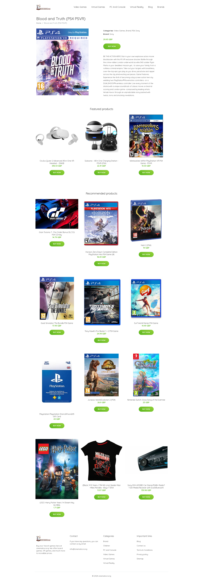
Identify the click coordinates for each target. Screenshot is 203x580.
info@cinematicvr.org (78, 549)
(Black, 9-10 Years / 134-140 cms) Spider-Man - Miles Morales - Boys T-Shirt (101, 486)
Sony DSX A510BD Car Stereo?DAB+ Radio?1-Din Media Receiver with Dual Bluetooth (146, 486)
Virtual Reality (136, 7)
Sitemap (140, 559)
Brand (128, 31)
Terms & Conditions (145, 550)
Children (106, 546)
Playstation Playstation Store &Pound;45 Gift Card (56, 415)
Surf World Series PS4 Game (146, 323)
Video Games (80, 7)
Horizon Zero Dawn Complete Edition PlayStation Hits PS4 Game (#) (101, 253)
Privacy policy (142, 554)
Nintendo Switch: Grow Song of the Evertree (146, 400)
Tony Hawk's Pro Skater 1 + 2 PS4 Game (101, 331)
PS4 (133, 31)
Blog (150, 7)
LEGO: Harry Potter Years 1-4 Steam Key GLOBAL (57, 503)
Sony (138, 31)
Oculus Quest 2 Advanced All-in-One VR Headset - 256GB (57, 162)
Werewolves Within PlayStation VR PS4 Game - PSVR (146, 162)
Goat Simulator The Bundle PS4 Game (57, 323)
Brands (160, 7)
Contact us (141, 546)
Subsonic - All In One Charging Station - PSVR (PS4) (101, 162)
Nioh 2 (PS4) (146, 245)
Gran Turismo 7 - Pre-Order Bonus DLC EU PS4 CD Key (57, 233)
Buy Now (112, 46)
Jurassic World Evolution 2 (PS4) (101, 400)
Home (38, 23)
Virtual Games (98, 7)
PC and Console (117, 7)
